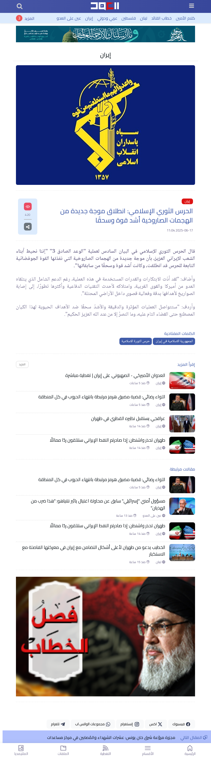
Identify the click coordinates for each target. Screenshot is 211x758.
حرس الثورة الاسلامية (135, 341)
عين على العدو (69, 18)
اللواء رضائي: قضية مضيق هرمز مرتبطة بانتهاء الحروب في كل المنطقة (101, 396)
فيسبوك (179, 724)
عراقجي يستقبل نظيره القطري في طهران (128, 418)
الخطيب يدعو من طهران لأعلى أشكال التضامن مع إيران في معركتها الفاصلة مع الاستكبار (93, 551)
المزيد (29, 18)
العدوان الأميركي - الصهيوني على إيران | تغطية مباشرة (115, 375)
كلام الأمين (185, 18)
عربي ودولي (107, 18)
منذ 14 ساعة (137, 426)
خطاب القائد (161, 18)
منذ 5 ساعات (137, 383)
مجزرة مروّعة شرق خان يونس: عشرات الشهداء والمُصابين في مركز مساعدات (111, 737)
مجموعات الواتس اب (90, 724)
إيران (89, 18)
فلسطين (128, 18)
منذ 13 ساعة (124, 515)
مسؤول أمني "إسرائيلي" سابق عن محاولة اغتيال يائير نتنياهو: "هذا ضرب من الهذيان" (98, 504)
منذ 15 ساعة (137, 562)
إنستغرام (127, 724)
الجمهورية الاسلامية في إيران (174, 341)
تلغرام (55, 724)
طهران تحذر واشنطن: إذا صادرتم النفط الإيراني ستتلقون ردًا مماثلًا (107, 440)
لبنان (143, 18)
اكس (153, 724)
